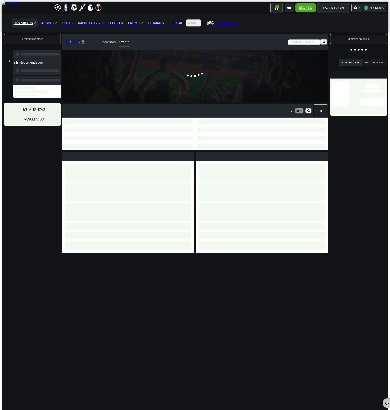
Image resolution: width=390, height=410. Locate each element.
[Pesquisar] (324, 42)
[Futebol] (75, 41)
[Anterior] (56, 75)
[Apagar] (323, 144)
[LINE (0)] (66, 41)
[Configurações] (356, 8)
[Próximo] (209, 144)
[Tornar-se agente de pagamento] (289, 7)
